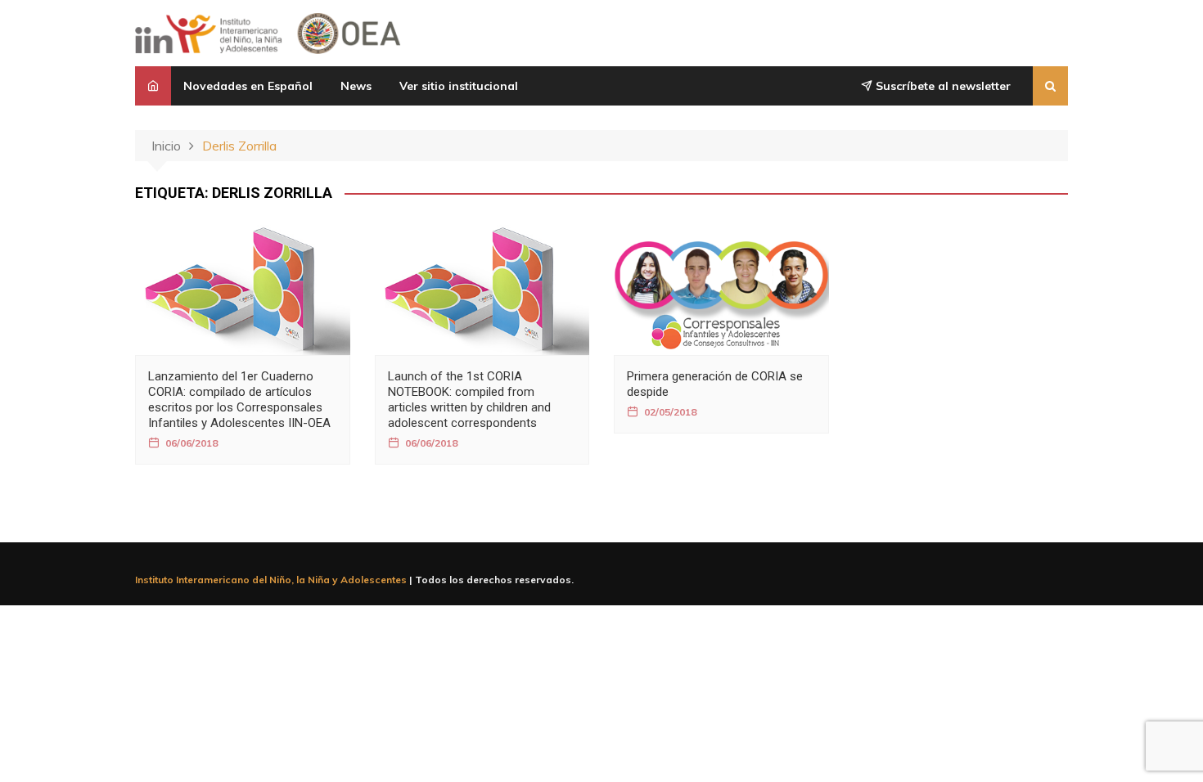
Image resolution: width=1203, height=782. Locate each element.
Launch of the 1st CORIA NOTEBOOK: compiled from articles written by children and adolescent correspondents (469, 400)
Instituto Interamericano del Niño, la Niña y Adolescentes (271, 579)
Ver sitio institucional (458, 86)
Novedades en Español (248, 86)
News (356, 86)
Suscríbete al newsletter (941, 86)
